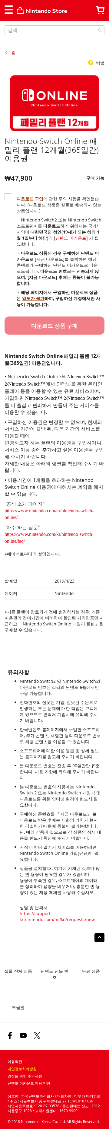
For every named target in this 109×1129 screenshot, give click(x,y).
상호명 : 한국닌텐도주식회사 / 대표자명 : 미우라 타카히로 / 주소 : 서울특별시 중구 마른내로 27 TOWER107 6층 (54, 1098)
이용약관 (15, 1061)
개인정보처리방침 (22, 1069)
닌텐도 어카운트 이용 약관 (29, 1083)
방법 (99, 63)
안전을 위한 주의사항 (25, 1076)
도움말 (18, 1007)
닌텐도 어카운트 (70, 238)
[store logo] (42, 10)
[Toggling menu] (8, 9)
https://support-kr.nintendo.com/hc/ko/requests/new (57, 916)
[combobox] (54, 30)
